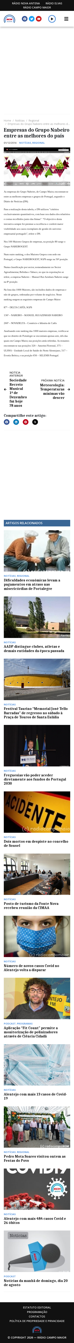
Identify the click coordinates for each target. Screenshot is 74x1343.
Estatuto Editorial (37, 1307)
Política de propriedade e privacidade (37, 1321)
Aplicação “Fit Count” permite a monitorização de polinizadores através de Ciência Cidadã (31, 1032)
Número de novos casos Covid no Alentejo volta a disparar (31, 968)
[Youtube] (39, 19)
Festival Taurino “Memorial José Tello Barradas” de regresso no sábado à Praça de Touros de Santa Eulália (36, 713)
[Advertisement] (37, 65)
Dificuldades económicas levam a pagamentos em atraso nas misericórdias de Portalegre (32, 584)
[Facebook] (25, 19)
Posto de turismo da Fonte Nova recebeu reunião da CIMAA (31, 906)
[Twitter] (32, 19)
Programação (37, 1312)
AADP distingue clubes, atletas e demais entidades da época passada (34, 649)
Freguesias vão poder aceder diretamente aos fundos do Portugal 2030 (35, 779)
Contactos (37, 1316)
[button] (52, 19)
